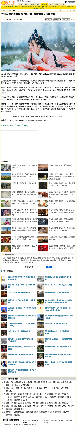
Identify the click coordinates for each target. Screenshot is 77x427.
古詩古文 (31, 397)
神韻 (17, 258)
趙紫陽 (25, 263)
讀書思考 (53, 397)
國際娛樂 (43, 403)
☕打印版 (62, 10)
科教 (58, 382)
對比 (57, 388)
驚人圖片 (9, 412)
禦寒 (11, 125)
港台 (16, 385)
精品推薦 (57, 403)
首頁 (20, 4)
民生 (66, 382)
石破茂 (39, 260)
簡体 (67, 2)
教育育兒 (65, 394)
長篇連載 (17, 400)
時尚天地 (44, 6)
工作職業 (57, 394)
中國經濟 (55, 258)
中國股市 (24, 260)
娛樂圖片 (65, 403)
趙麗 (23, 116)
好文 (49, 388)
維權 (70, 382)
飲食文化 (11, 6)
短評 (45, 388)
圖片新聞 (26, 385)
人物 (49, 382)
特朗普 (17, 260)
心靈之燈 (35, 394)
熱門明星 (28, 403)
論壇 (56, 4)
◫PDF (73, 10)
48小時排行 (8, 271)
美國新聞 (18, 382)
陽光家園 (9, 415)
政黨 (40, 388)
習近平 (49, 258)
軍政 (12, 382)
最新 (5, 6)
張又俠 (70, 258)
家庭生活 (28, 394)
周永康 (30, 263)
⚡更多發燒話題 (8, 254)
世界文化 (46, 397)
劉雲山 (5, 263)
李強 (35, 260)
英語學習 (61, 397)
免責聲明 (62, 420)
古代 (4, 125)
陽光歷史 (51, 412)
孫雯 (44, 260)
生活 (38, 4)
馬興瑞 (29, 258)
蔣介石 (55, 260)
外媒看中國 (19, 388)
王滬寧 (30, 260)
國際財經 (44, 382)
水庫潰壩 (11, 260)
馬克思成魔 (37, 258)
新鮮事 (44, 4)
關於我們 (47, 420)
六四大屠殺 (63, 258)
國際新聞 (37, 382)
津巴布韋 (67, 260)
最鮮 (7, 406)
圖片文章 (24, 400)
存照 (62, 388)
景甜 (21, 258)
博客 (62, 4)
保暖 (18, 125)
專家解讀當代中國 (32, 412)
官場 (62, 382)
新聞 (26, 4)
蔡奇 (15, 263)
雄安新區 (49, 260)
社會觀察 (24, 6)
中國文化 (9, 397)
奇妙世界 (63, 6)
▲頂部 (46, 423)
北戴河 (61, 260)
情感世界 (17, 6)
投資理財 (39, 397)
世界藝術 (68, 397)
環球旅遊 (70, 6)
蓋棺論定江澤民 (19, 412)
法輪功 (5, 260)
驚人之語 (27, 388)
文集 (36, 388)
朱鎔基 (9, 258)
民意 (66, 388)
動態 (32, 388)
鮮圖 (22, 409)
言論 (12, 388)
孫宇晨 (43, 258)
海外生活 (43, 394)
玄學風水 (50, 394)
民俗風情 (35, 8)
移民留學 (38, 6)
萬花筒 (57, 6)
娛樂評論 (50, 403)
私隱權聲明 (70, 420)
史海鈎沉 (21, 394)
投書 (53, 388)
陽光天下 (66, 412)
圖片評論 (9, 391)
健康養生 (14, 394)
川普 (25, 258)
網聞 (54, 382)
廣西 (13, 258)
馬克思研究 (43, 412)
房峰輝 (10, 263)
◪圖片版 (68, 10)
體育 (7, 385)
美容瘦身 (24, 397)
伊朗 (4, 258)
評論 (32, 4)
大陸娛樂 (14, 403)
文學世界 (9, 400)
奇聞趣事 (51, 6)
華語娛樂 (21, 403)
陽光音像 (17, 415)
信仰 (20, 385)
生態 (12, 385)
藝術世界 (17, 397)
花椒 (25, 125)
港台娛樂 (35, 403)
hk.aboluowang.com (24, 1)
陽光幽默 (58, 412)
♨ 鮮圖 (42, 8)
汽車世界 (31, 6)
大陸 (23, 382)
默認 (72, 19)
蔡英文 (19, 263)
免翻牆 (72, 2)
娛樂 (51, 4)
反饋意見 (54, 420)
